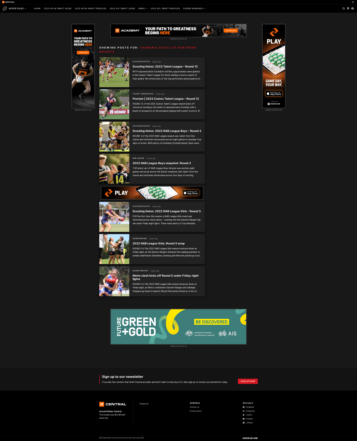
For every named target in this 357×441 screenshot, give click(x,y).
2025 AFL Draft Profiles (165, 8)
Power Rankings (193, 8)
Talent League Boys (143, 94)
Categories (144, 404)
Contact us (194, 407)
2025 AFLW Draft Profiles (90, 8)
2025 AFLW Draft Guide (58, 8)
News (141, 8)
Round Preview (140, 271)
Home (37, 8)
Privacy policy (196, 411)
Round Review (140, 239)
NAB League (138, 158)
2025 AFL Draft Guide (122, 8)
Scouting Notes (141, 62)
